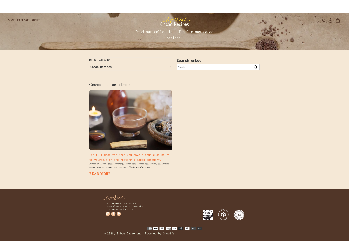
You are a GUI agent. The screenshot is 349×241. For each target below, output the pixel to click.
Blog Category (100, 60)
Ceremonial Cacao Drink (110, 85)
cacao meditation (147, 164)
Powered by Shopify (159, 233)
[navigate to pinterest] (119, 214)
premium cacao (143, 167)
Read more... (101, 174)
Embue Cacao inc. (130, 233)
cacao (103, 164)
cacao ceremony (115, 164)
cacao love (130, 164)
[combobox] (218, 67)
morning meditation (107, 167)
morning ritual (126, 167)
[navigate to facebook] (113, 214)
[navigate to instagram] (108, 214)
